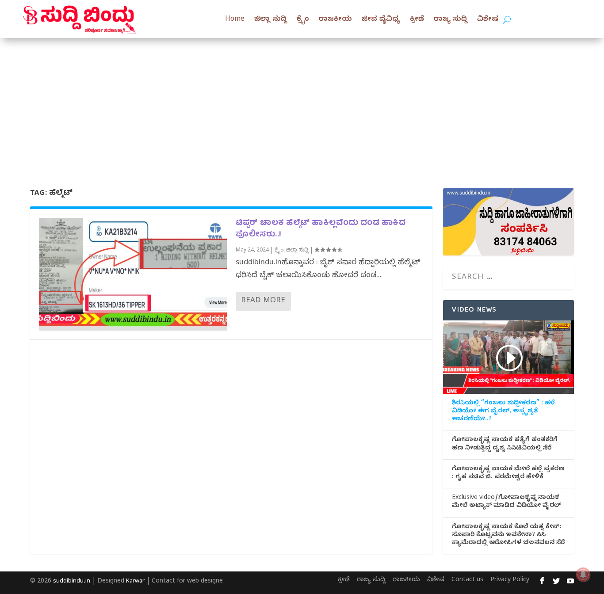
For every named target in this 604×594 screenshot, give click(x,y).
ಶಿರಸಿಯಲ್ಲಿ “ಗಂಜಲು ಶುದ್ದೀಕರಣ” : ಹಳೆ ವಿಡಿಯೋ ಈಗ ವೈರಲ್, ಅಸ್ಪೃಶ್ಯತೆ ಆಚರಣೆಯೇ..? (503, 412)
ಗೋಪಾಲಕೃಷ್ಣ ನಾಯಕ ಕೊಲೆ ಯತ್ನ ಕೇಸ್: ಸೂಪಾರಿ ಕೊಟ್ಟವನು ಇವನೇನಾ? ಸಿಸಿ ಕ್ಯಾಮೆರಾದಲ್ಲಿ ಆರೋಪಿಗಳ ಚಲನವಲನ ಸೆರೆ (508, 536)
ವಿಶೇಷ (487, 20)
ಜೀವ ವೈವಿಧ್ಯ (381, 20)
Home (235, 20)
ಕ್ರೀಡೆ (417, 20)
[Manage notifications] (583, 574)
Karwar (135, 582)
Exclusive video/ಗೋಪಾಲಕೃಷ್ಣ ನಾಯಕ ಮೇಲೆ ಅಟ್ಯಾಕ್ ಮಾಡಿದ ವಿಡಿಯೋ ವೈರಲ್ (506, 502)
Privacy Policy (509, 580)
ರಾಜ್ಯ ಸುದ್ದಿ (450, 20)
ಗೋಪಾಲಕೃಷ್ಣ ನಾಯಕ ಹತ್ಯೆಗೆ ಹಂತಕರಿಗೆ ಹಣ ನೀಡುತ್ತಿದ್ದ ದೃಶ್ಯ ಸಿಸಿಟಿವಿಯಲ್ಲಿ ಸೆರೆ (505, 445)
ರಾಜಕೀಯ (335, 20)
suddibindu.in (71, 582)
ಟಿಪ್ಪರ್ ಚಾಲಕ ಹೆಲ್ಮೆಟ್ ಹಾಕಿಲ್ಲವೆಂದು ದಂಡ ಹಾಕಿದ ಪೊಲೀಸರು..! (320, 229)
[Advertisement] (302, 104)
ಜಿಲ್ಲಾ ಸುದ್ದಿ (270, 20)
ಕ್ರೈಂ (303, 20)
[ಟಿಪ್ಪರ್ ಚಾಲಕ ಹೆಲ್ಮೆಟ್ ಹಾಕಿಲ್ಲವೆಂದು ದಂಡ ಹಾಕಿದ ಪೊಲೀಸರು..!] (133, 274)
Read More (263, 301)
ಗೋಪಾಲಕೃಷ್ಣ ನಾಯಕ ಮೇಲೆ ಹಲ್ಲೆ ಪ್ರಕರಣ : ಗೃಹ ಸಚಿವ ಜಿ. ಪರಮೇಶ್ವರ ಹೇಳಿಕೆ (508, 474)
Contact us (467, 580)
